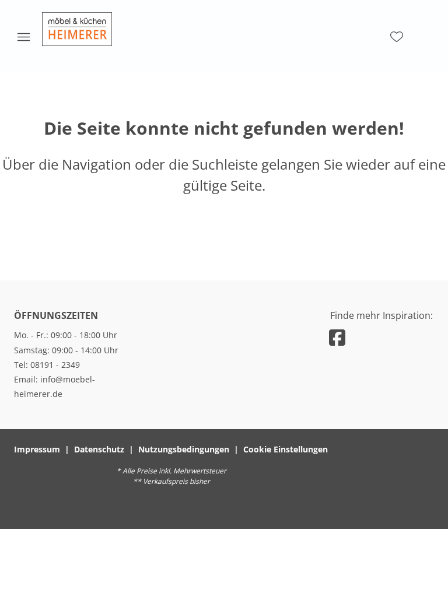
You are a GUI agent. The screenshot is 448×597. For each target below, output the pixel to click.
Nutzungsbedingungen (183, 449)
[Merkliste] (396, 36)
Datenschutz (99, 449)
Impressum (37, 449)
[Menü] (23, 36)
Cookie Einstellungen (285, 449)
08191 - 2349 (55, 364)
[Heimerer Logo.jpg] (77, 29)
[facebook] (337, 337)
